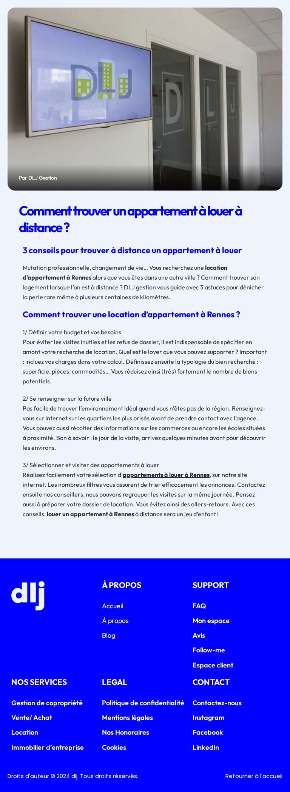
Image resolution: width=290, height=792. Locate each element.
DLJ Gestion (42, 177)
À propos (115, 620)
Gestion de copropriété (47, 702)
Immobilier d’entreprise (47, 747)
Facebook (208, 732)
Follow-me (209, 650)
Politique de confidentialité (143, 702)
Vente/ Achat (31, 717)
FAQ (199, 605)
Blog (108, 635)
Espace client (213, 665)
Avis (199, 635)
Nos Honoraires (125, 732)
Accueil (112, 605)
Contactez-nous (217, 702)
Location (24, 732)
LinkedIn (206, 747)
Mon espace (211, 620)
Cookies (114, 747)
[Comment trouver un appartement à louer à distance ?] (145, 99)
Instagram (209, 717)
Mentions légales (127, 717)
